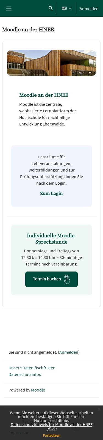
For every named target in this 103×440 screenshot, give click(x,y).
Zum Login (51, 193)
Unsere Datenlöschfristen (32, 367)
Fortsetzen (51, 435)
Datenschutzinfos (25, 374)
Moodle (38, 390)
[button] (50, 8)
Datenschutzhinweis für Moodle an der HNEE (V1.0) (52, 426)
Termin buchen (47, 278)
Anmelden (89, 8)
